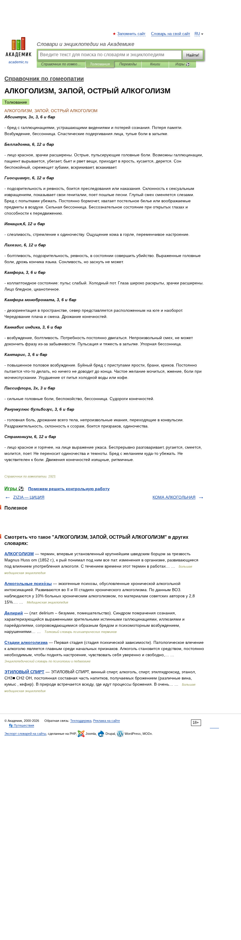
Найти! (192, 55)
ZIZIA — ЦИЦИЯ (28, 497)
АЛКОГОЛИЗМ (19, 553)
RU (197, 34)
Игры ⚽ (182, 64)
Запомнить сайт (131, 34)
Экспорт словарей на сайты (25, 733)
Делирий (13, 613)
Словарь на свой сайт (170, 34)
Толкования (100, 64)
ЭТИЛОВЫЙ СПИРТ (24, 671)
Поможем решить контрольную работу (69, 488)
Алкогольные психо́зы (28, 583)
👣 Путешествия (21, 725)
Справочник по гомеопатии (61, 64)
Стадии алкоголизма (26, 642)
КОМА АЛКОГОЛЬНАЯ (174, 497)
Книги (155, 64)
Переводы (128, 64)
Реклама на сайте (106, 720)
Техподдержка (80, 720)
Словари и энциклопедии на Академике (85, 44)
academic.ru (18, 62)
